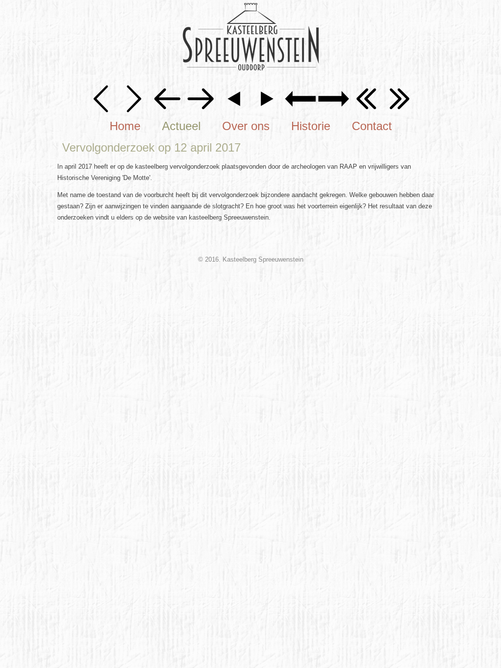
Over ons (246, 126)
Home (125, 126)
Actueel (181, 126)
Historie (310, 126)
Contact (372, 126)
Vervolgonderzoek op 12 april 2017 (151, 147)
